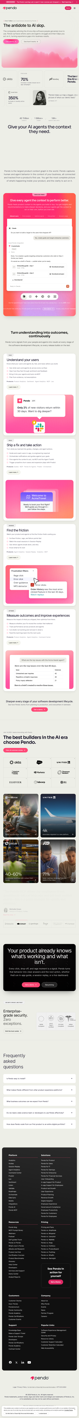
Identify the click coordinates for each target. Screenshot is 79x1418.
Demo (68, 8)
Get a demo (47, 309)
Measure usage (63, 216)
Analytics (40, 552)
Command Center (45, 637)
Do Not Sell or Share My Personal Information (20, 1413)
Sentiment (30, 381)
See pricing (49, 985)
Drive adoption (26, 216)
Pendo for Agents (30, 467)
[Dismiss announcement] (76, 2)
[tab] (24, 296)
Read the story (8, 915)
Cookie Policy (68, 1410)
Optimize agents (39, 216)
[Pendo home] (10, 8)
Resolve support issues (39, 221)
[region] (39, 1411)
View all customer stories (14, 750)
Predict (39, 467)
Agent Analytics (40, 381)
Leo (52, 381)
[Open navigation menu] (75, 8)
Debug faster (51, 216)
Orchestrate (47, 467)
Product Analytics (20, 381)
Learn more (12, 387)
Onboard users (14, 216)
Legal (14, 1387)
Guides (16, 467)
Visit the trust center (12, 1031)
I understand (43, 1413)
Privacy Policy (22, 1387)
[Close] (74, 1409)
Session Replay (31, 552)
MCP (64, 303)
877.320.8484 (61, 1387)
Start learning (66, 2)
